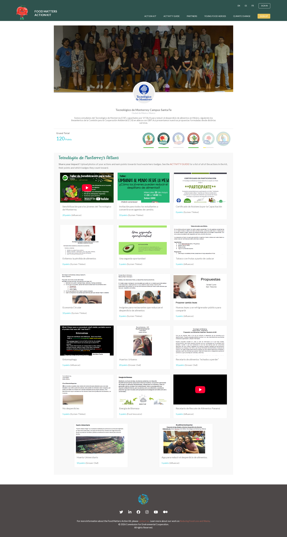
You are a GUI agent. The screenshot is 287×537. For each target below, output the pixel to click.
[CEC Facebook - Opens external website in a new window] (138, 511)
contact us (144, 521)
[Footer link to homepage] (143, 499)
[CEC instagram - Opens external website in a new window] (147, 511)
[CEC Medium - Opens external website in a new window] (165, 511)
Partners (192, 16)
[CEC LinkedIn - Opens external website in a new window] (130, 511)
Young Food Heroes (215, 16)
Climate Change (241, 16)
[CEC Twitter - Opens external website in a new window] (121, 511)
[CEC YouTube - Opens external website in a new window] (155, 511)
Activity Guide (172, 16)
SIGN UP (264, 16)
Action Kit (150, 16)
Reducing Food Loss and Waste (195, 521)
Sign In (264, 5)
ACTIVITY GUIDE (179, 164)
